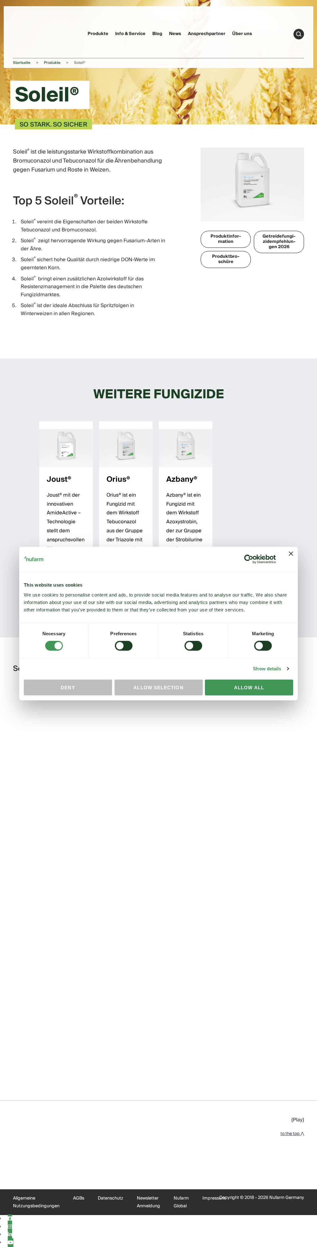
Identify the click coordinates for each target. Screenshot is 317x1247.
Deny (68, 687)
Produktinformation (226, 239)
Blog (157, 34)
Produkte (98, 34)
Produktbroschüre (225, 259)
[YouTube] (10, 1242)
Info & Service (130, 34)
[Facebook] (10, 1218)
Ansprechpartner (206, 34)
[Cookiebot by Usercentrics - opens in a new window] (249, 559)
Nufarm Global (181, 1202)
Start (298, 34)
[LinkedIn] (10, 1234)
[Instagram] (10, 1226)
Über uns (242, 34)
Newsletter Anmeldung (148, 1202)
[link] (25, 33)
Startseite (21, 63)
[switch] (123, 646)
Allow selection (158, 687)
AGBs (78, 1198)
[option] (66, 511)
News (175, 34)
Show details (267, 668)
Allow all (249, 687)
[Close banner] (291, 559)
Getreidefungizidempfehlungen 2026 (279, 242)
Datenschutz (110, 1198)
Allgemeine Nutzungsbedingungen (36, 1202)
